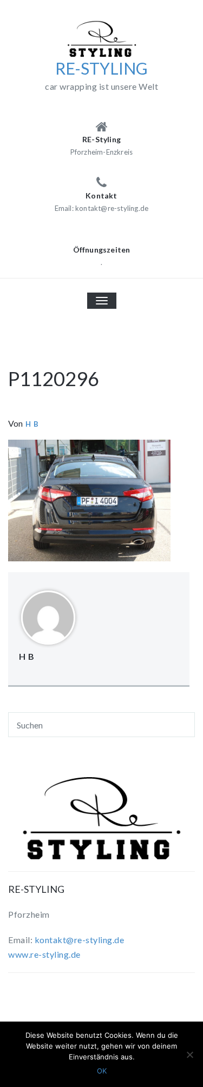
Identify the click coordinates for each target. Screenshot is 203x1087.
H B (32, 424)
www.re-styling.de (44, 954)
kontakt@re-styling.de (80, 939)
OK (102, 1070)
